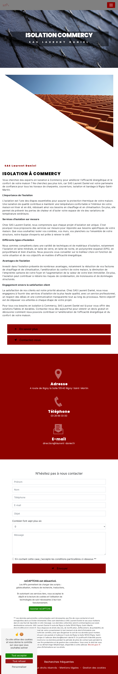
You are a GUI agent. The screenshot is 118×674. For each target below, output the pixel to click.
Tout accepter (19, 655)
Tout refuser (19, 661)
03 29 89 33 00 (59, 415)
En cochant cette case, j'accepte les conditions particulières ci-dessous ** (55, 559)
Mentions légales (69, 667)
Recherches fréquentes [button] (59, 662)
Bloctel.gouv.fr (94, 645)
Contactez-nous (30, 340)
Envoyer (62, 568)
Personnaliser (19, 666)
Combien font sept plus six (27, 520)
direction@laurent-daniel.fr (59, 443)
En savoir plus (28, 329)
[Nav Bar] (111, 5)
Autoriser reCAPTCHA (40, 608)
